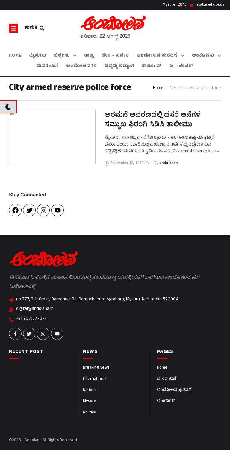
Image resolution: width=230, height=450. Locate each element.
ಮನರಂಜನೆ (166, 379)
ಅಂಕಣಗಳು (166, 401)
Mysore (89, 401)
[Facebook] (15, 210)
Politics (89, 412)
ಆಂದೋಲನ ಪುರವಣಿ (174, 390)
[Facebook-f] (15, 334)
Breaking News (96, 367)
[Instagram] (43, 210)
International (94, 379)
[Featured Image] (52, 137)
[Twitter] (29, 210)
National (90, 390)
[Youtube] (57, 210)
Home (158, 88)
